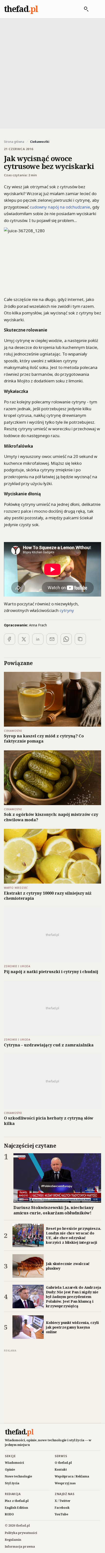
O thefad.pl (63, 1463)
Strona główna (14, 142)
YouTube (61, 1514)
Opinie (10, 1469)
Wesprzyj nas (65, 1483)
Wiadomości (14, 1463)
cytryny (67, 610)
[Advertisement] (52, 72)
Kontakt (61, 1469)
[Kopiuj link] (80, 639)
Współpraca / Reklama (72, 1476)
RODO (9, 1514)
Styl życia (12, 1483)
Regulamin (13, 1540)
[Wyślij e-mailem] (52, 639)
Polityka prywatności (21, 1533)
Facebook (62, 1508)
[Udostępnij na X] (23, 639)
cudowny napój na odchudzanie (60, 207)
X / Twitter (63, 1501)
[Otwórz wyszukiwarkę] (84, 9)
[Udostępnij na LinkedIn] (37, 639)
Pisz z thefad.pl (17, 1501)
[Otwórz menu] (96, 9)
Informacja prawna (20, 1546)
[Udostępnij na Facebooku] (9, 639)
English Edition (16, 1508)
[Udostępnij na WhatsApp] (66, 639)
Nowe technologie (18, 1476)
